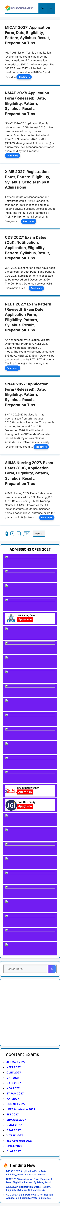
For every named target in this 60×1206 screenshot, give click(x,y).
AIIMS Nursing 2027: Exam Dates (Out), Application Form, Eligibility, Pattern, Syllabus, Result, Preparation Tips (29, 473)
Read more (24, 77)
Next (39, 533)
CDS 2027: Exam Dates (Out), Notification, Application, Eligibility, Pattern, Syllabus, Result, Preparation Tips (27, 247)
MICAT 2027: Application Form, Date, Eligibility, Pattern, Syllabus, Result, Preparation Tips (26, 1173)
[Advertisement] (30, 1012)
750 (27, 533)
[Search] (52, 969)
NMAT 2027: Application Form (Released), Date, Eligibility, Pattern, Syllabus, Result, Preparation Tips (27, 103)
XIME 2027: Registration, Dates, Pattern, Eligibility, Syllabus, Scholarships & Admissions (28, 1188)
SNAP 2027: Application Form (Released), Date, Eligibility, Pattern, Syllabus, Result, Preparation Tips (26, 394)
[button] (42, 8)
